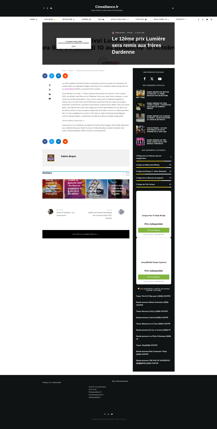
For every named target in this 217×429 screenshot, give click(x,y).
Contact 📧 (181, 19)
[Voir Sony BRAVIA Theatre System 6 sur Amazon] (153, 249)
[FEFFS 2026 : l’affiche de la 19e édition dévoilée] (119, 189)
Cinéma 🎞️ (86, 19)
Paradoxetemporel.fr (96, 395)
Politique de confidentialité (51, 382)
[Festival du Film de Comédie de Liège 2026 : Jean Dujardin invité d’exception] (53, 189)
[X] (47, 8)
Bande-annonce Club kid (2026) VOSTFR (152, 317)
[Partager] (44, 75)
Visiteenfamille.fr (94, 397)
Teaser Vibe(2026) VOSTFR (146, 345)
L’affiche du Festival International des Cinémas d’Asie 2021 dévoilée (100, 214)
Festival (130, 32)
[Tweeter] (51, 75)
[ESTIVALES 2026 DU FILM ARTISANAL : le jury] (97, 189)
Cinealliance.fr (106, 6)
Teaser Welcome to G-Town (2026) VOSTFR (153, 324)
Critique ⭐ (50, 19)
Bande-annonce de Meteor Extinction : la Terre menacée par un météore (158, 93)
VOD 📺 (101, 19)
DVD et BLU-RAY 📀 (120, 19)
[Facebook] (44, 8)
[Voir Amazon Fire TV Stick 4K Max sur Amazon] (153, 203)
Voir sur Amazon (153, 230)
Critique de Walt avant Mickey (147, 165)
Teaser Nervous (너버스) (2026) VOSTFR (152, 311)
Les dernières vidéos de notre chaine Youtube (155, 289)
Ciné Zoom (93, 389)
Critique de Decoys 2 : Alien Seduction (151, 171)
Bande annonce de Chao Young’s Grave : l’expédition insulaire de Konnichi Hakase (159, 105)
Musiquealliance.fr (95, 392)
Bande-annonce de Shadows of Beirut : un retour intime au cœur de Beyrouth (158, 117)
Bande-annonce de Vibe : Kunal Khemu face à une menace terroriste (157, 141)
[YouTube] (51, 8)
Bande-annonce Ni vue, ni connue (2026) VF (153, 330)
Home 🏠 (34, 19)
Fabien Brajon (120, 32)
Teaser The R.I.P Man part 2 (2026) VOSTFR (153, 296)
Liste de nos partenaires (97, 387)
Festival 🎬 (141, 19)
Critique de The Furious (145, 184)
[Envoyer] (65, 75)
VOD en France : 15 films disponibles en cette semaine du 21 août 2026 (157, 129)
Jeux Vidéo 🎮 (160, 19)
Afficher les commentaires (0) (85, 234)
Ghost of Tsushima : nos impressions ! (66, 212)
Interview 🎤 (68, 19)
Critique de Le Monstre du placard (149, 178)
